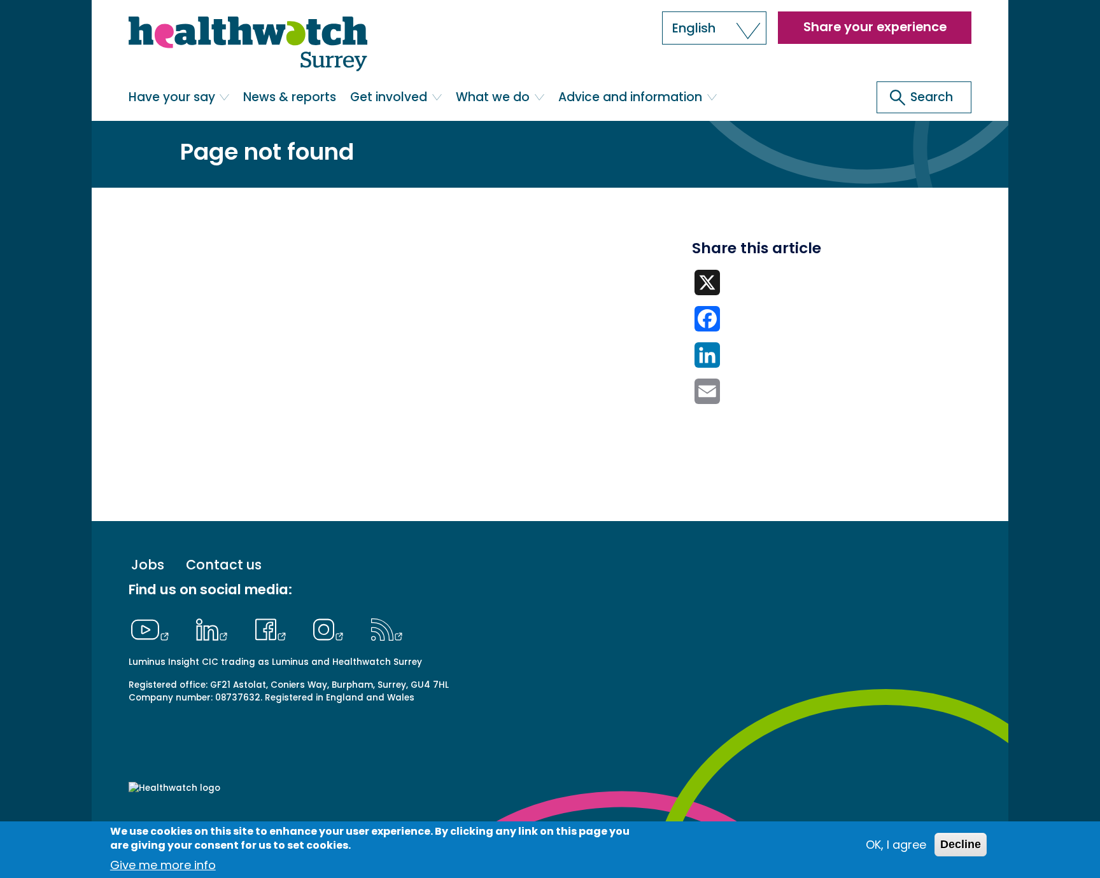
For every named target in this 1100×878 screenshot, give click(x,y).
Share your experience (875, 27)
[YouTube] (153, 628)
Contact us (224, 564)
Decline (960, 844)
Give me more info (163, 865)
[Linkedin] (215, 628)
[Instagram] (332, 628)
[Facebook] (273, 628)
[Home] (248, 45)
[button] (714, 28)
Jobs (147, 564)
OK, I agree (896, 845)
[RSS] (386, 628)
